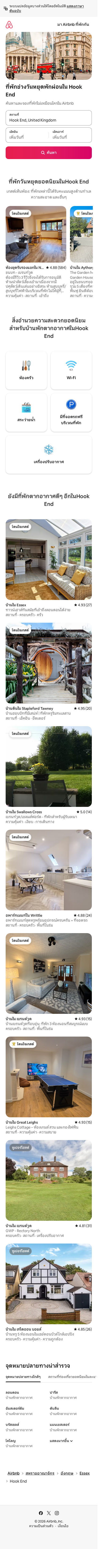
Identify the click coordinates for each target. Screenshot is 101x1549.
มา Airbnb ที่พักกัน (73, 24)
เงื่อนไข (63, 1526)
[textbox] (27, 137)
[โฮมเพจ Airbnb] (9, 24)
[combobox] (48, 120)
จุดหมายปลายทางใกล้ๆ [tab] (23, 1377)
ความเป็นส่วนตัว (41, 1526)
